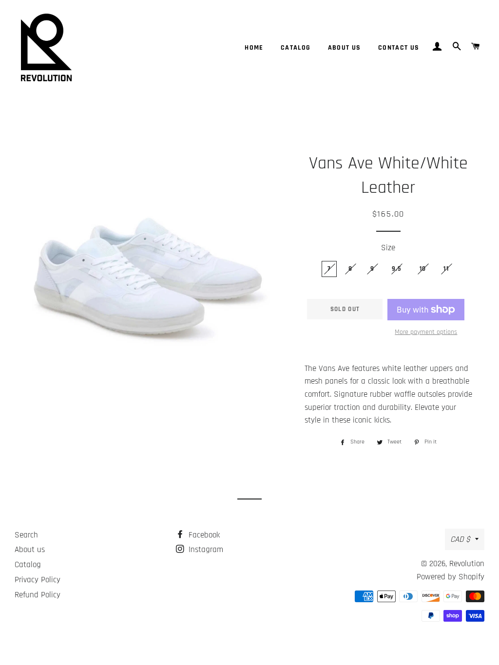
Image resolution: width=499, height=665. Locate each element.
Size (388, 247)
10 (423, 269)
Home (254, 47)
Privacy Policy (37, 579)
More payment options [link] (426, 332)
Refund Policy (37, 595)
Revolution (466, 563)
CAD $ (460, 539)
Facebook (203, 535)
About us (344, 47)
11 (446, 269)
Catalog (296, 47)
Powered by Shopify (450, 577)
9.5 (397, 269)
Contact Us (399, 47)
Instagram (204, 549)
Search (26, 535)
